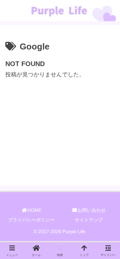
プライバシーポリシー (31, 219)
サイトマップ (89, 219)
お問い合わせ (92, 210)
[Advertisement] (60, 121)
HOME (34, 210)
